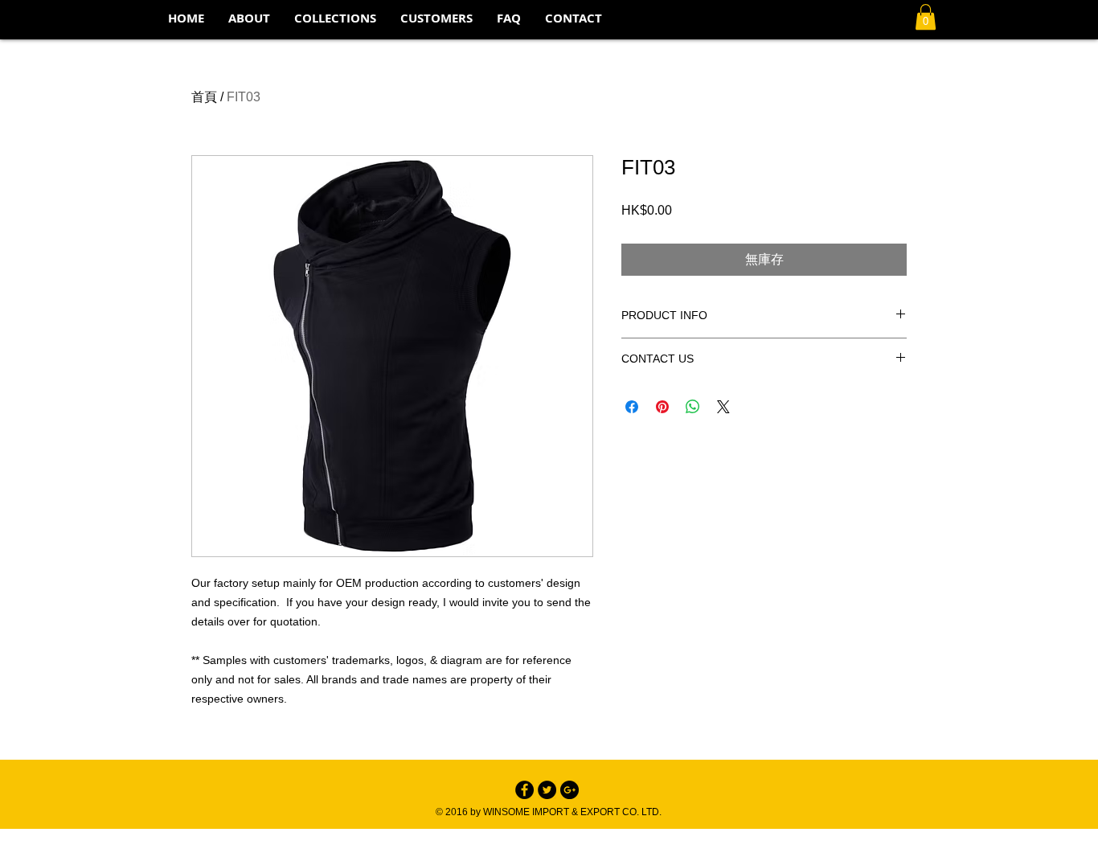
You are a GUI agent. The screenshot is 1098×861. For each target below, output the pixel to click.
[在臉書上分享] (631, 406)
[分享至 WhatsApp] (693, 406)
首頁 (204, 97)
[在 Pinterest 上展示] (662, 406)
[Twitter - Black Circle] (547, 790)
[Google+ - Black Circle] (569, 790)
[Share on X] (723, 406)
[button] (335, 18)
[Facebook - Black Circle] (524, 790)
